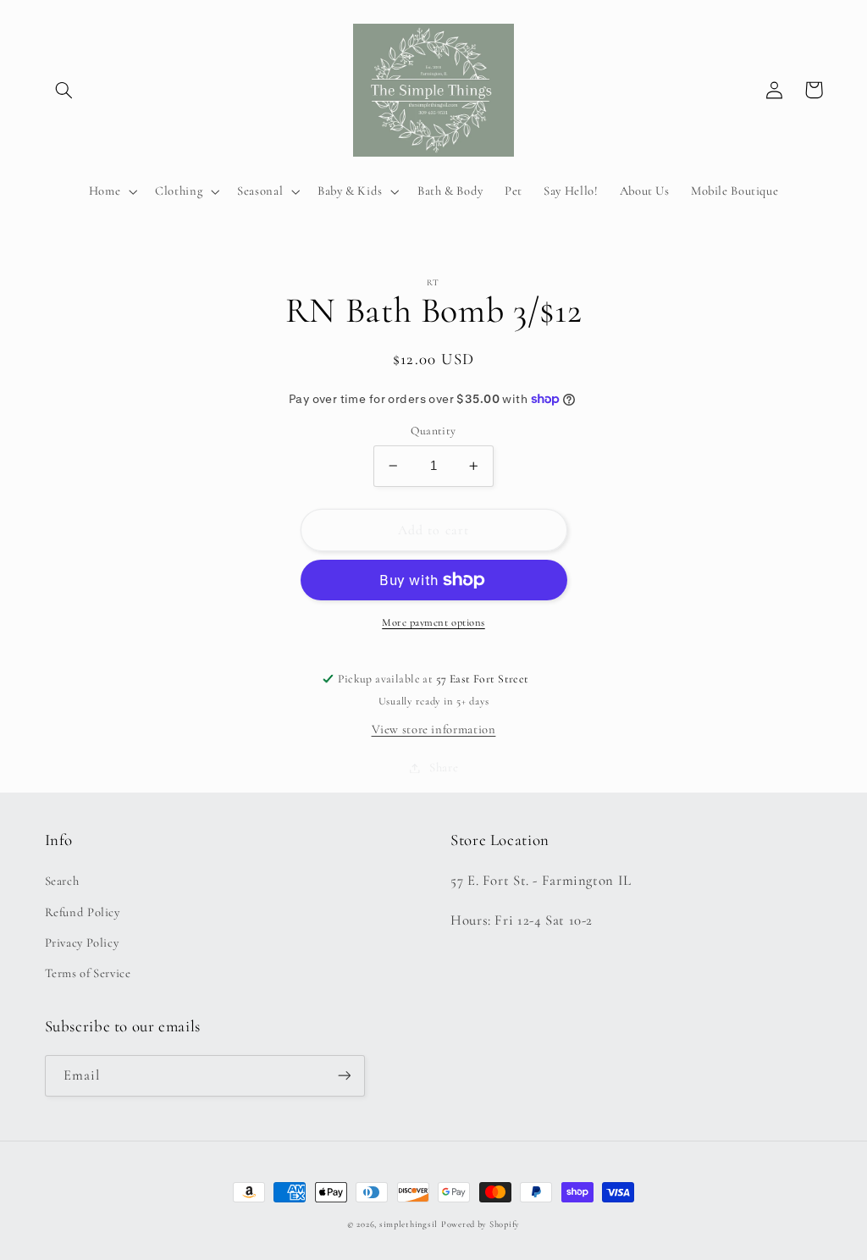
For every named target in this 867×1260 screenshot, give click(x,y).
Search (62, 880)
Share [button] (443, 767)
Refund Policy (82, 912)
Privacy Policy (82, 942)
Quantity (433, 430)
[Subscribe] (343, 1076)
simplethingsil (408, 1224)
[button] (64, 89)
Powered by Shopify (480, 1224)
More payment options (433, 622)
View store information (434, 729)
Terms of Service (88, 973)
